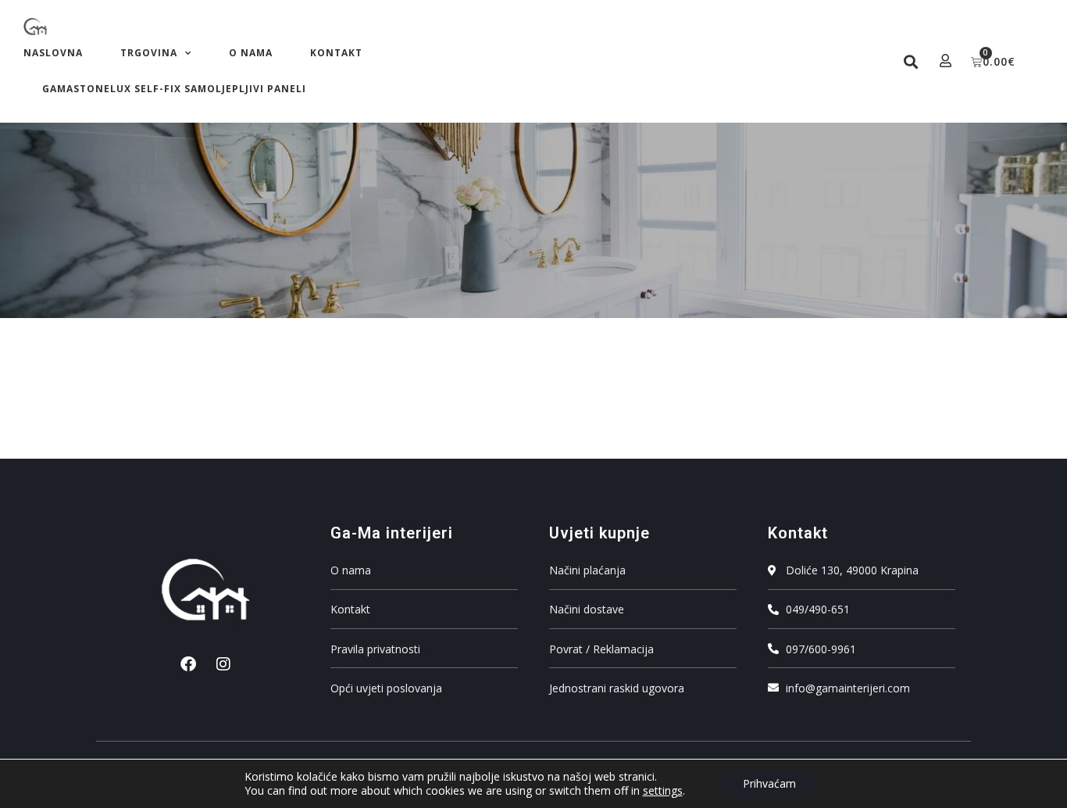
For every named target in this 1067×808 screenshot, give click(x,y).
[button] (911, 61)
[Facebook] (188, 664)
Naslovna (53, 52)
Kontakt (336, 52)
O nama (251, 52)
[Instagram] (223, 664)
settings (663, 791)
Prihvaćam (769, 783)
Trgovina (148, 52)
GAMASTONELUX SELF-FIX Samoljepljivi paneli (174, 88)
